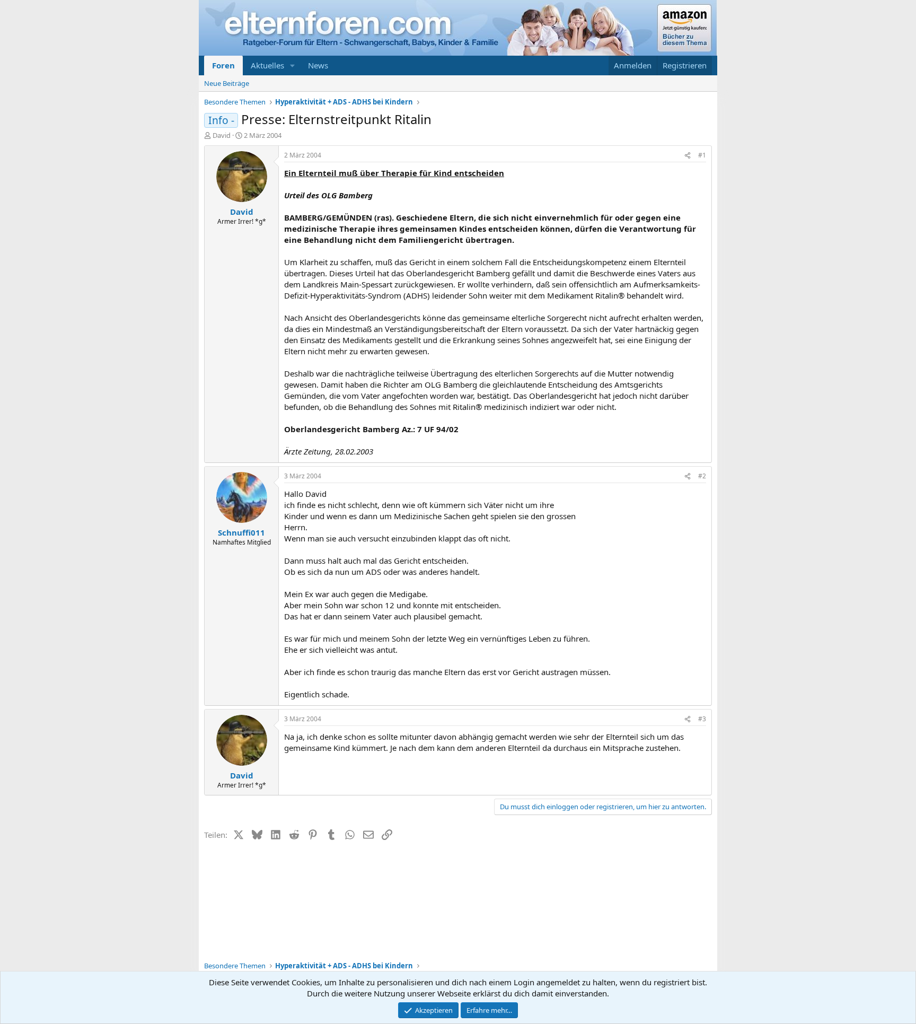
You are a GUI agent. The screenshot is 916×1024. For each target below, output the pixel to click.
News (318, 65)
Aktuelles (267, 65)
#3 (702, 718)
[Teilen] (687, 156)
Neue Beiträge (226, 83)
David (222, 135)
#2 (702, 475)
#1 (702, 155)
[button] (292, 65)
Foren (223, 65)
